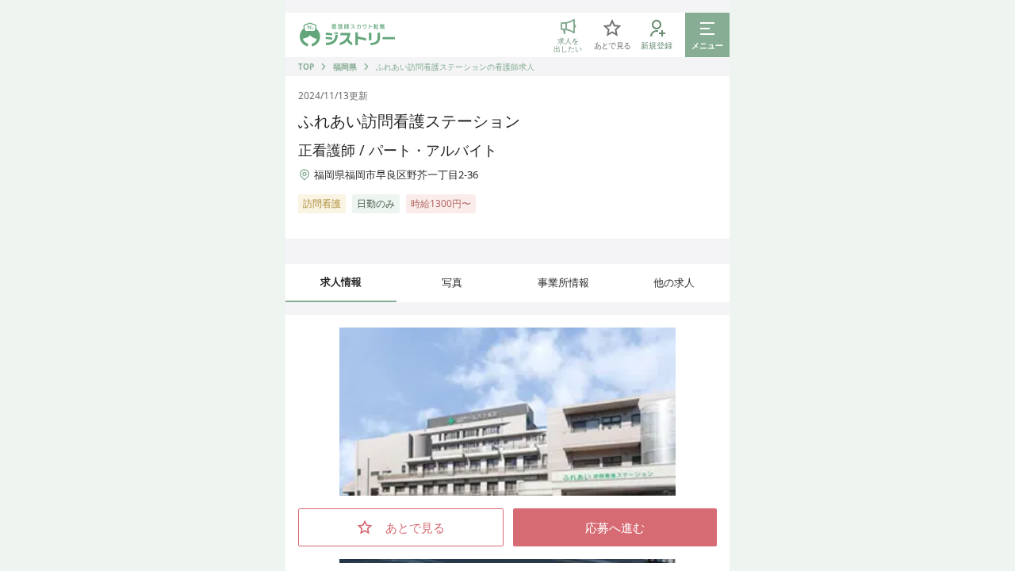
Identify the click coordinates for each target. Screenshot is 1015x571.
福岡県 (345, 66)
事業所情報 (563, 282)
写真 (452, 282)
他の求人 (674, 282)
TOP (306, 66)
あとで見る (415, 527)
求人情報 (341, 281)
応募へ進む (615, 527)
